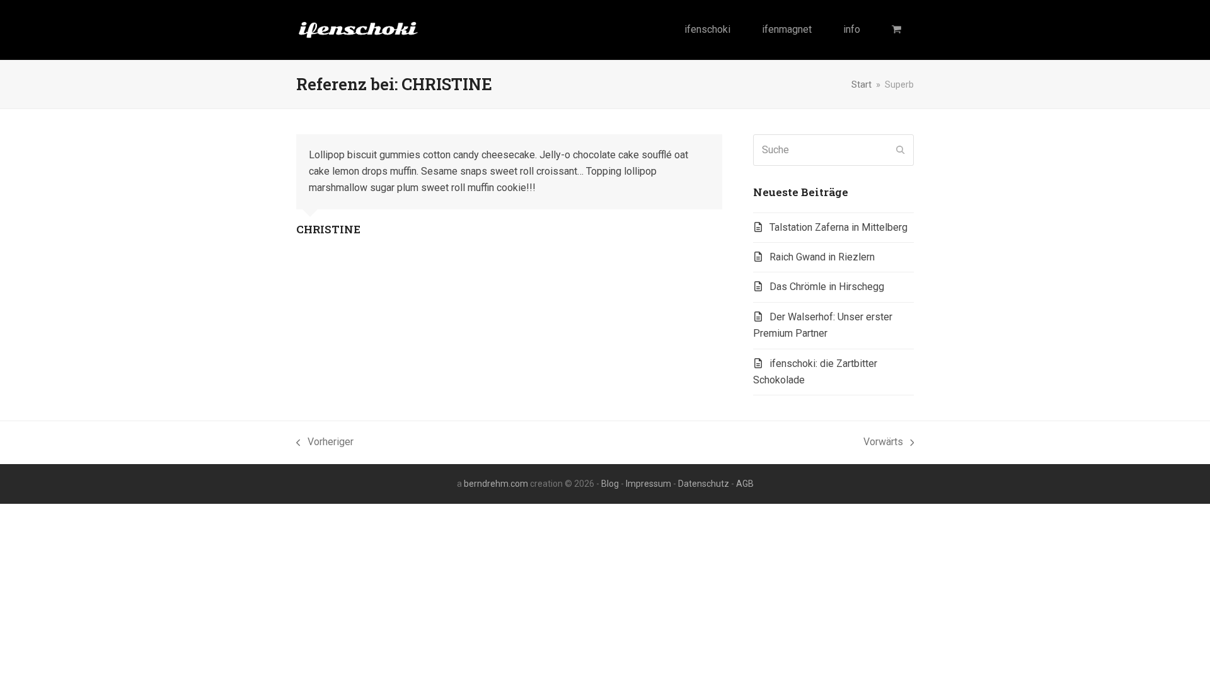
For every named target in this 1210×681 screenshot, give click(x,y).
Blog (610, 484)
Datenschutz (703, 484)
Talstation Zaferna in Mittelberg (838, 227)
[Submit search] (900, 150)
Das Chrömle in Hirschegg (826, 287)
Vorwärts (883, 443)
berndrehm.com (496, 484)
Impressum (648, 484)
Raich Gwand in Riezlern (822, 257)
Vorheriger (325, 443)
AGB (745, 484)
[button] (896, 29)
